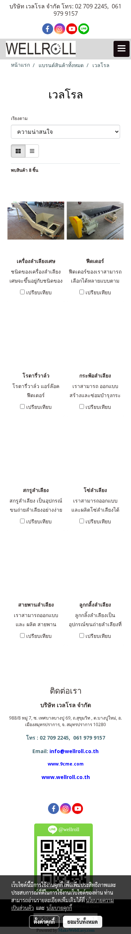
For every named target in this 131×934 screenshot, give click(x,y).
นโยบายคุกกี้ (59, 907)
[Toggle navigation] (122, 49)
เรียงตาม (21, 118)
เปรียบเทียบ (39, 292)
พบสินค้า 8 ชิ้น (24, 170)
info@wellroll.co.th (74, 751)
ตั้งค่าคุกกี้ (44, 921)
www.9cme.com (66, 764)
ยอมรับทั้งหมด (82, 921)
